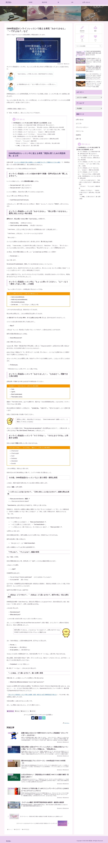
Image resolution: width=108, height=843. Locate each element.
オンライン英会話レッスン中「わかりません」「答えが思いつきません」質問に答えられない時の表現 (38, 127)
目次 (17, 119)
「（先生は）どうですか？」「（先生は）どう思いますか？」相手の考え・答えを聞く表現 (37, 143)
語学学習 (33, 711)
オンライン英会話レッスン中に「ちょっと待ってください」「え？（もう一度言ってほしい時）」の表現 (39, 129)
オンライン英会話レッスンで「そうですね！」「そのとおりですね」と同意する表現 (34, 134)
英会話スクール (25, 711)
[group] (38, 301)
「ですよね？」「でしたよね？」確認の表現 (25, 141)
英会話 (18, 711)
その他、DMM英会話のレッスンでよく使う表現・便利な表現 (28, 136)
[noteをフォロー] (43, 717)
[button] (100, 46)
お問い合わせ (79, 119)
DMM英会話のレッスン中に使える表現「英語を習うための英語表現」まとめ (32, 122)
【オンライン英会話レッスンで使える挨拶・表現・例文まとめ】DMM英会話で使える (32, 694)
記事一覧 (78, 138)
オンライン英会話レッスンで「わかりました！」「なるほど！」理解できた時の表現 (34, 132)
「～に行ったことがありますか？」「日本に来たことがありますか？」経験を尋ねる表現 (36, 138)
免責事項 (78, 135)
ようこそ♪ (79, 123)
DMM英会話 (11, 711)
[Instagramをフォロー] (40, 717)
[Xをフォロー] (36, 717)
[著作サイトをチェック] (32, 717)
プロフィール (79, 131)
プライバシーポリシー (82, 127)
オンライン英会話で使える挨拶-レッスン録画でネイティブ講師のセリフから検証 (37, 162)
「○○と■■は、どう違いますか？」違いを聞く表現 (26, 145)
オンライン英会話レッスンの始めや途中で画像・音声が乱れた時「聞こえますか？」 (34, 125)
